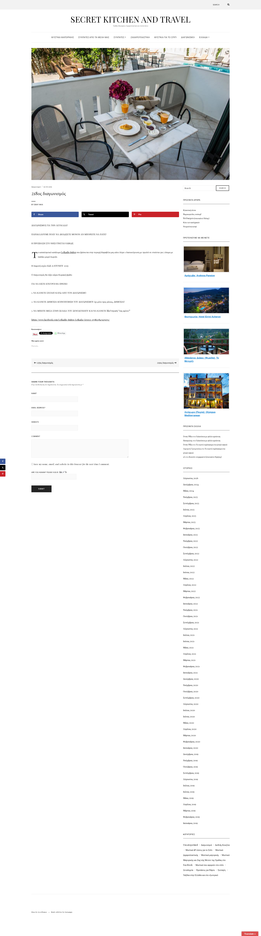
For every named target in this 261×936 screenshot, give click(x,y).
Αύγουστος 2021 (190, 628)
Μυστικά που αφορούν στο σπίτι (209, 864)
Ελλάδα (203, 37)
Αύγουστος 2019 (190, 779)
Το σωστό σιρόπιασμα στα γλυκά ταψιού (211, 444)
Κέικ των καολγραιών (191, 222)
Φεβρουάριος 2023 (191, 528)
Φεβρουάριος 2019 (191, 816)
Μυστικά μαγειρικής (210, 855)
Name (34, 393)
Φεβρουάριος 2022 (191, 597)
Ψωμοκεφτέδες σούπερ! (192, 214)
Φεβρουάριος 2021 (191, 666)
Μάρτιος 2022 (189, 591)
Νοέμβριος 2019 (190, 760)
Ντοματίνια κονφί (190, 226)
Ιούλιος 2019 (189, 785)
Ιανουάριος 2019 (190, 823)
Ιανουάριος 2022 (190, 603)
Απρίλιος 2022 (189, 584)
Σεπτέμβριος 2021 (191, 622)
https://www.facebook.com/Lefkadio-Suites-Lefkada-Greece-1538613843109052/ (70, 319)
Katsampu (68, 912)
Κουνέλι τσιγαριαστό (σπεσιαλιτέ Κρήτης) (205, 457)
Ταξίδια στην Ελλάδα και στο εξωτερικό (200, 875)
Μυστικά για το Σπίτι (165, 37)
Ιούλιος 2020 (189, 710)
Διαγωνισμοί (188, 37)
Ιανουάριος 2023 (190, 534)
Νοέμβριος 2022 (190, 540)
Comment (35, 436)
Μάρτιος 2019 (189, 810)
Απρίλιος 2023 (189, 515)
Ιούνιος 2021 (188, 641)
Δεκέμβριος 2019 (190, 754)
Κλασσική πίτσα (189, 210)
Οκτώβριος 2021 (190, 616)
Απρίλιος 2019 (189, 804)
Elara (33, 912)
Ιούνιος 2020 (189, 716)
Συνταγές (119, 37)
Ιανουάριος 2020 (190, 747)
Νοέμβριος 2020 (190, 685)
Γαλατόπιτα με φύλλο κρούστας (208, 436)
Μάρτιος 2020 (189, 735)
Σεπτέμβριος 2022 (191, 553)
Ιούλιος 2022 (189, 566)
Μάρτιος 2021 (189, 660)
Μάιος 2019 (188, 798)
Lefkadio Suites (68, 252)
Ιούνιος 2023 (188, 509)
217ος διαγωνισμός (44, 362)
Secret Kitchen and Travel (130, 19)
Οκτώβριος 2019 (190, 766)
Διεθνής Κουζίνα (222, 844)
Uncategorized (190, 844)
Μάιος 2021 (188, 647)
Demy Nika (38, 204)
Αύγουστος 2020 (190, 703)
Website (35, 422)
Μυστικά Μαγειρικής (62, 37)
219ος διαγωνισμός (165, 362)
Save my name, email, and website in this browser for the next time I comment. (72, 464)
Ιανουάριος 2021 (190, 672)
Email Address (38, 408)
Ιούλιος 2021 (188, 634)
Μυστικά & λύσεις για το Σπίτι (199, 849)
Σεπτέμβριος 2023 (191, 503)
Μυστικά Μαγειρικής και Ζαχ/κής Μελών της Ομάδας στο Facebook (206, 860)
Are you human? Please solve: (45, 472)
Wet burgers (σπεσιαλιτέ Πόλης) (196, 218)
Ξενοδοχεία (188, 870)
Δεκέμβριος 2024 (191, 484)
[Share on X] (2, 467)
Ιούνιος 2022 (189, 572)
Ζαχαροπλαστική (140, 37)
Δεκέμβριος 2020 (191, 678)
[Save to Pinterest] (2, 474)
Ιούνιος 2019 (188, 791)
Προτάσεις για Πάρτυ (205, 870)
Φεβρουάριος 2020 (191, 741)
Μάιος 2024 (188, 490)
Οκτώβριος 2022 (190, 547)
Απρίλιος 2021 (189, 653)
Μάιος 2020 (188, 722)
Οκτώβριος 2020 (190, 691)
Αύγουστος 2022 (190, 559)
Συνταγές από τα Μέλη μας (93, 37)
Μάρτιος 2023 (189, 522)
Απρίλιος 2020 (189, 729)
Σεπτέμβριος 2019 (191, 772)
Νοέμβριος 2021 (190, 609)
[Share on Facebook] (2, 461)
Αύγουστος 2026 (190, 478)
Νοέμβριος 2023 (190, 497)
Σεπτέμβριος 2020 (191, 697)
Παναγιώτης (187, 440)
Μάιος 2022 (188, 578)
